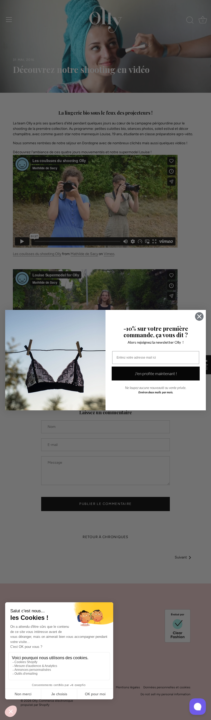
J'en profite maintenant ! (156, 373)
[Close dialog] (199, 316)
